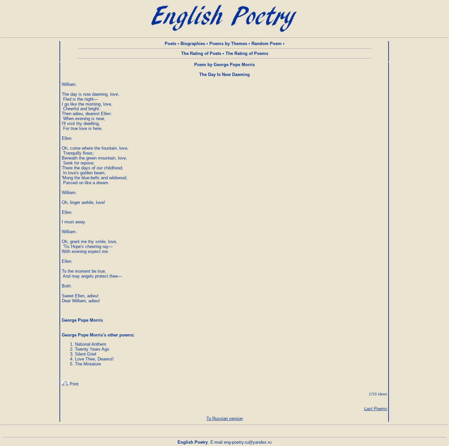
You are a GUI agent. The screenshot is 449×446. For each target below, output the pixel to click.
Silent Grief (85, 354)
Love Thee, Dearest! (94, 359)
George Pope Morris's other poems (97, 335)
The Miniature (88, 363)
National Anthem (90, 344)
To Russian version (224, 418)
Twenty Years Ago (92, 349)
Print (73, 384)
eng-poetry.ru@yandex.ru (248, 442)
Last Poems (375, 408)
